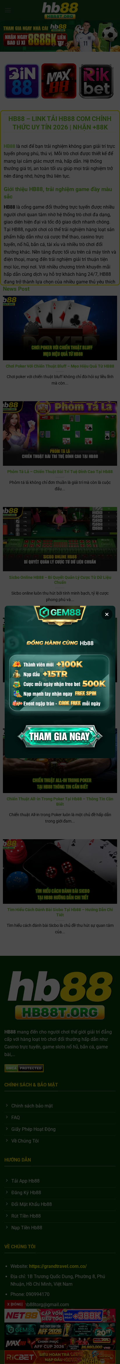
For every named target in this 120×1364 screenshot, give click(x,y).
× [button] (107, 614)
